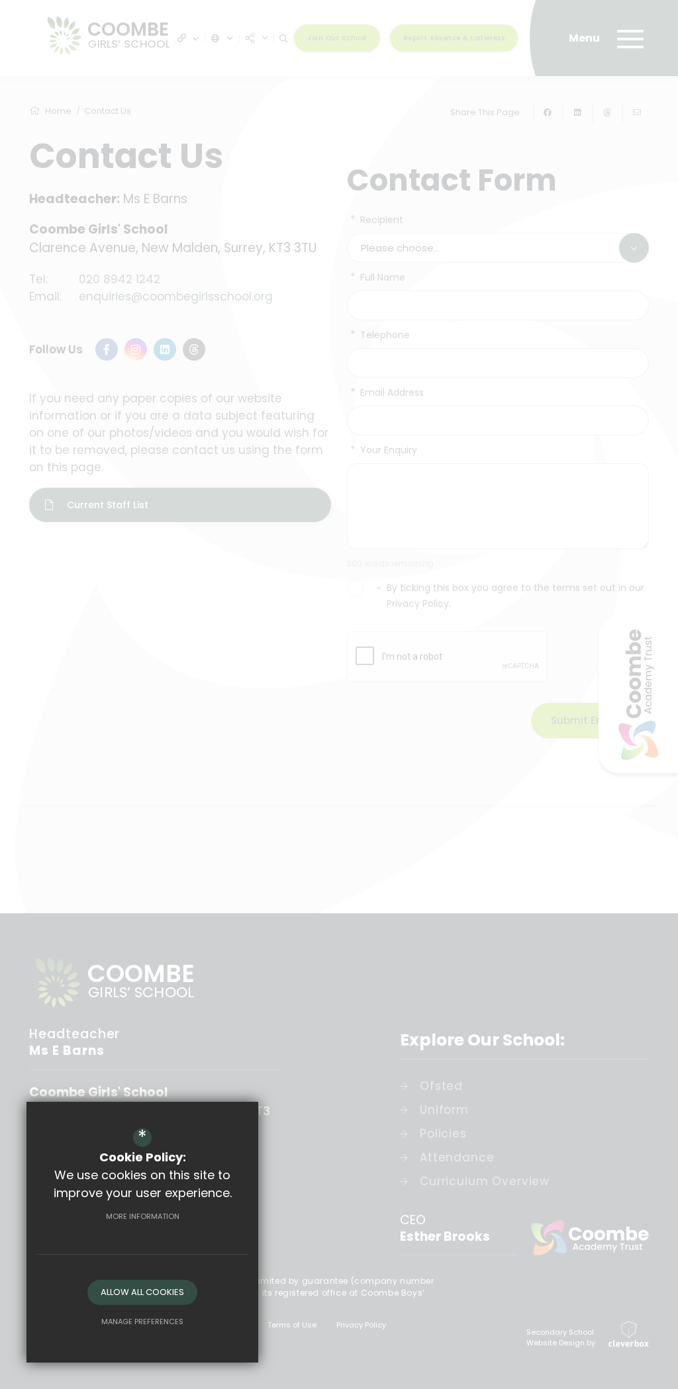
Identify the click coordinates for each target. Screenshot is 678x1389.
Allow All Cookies (142, 1292)
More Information (142, 1216)
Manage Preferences (142, 1321)
